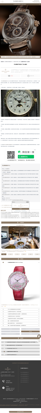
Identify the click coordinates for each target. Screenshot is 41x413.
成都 (37, 254)
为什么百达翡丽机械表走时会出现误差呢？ (14, 309)
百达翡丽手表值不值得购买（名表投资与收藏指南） (16, 318)
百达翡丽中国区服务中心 (24, 368)
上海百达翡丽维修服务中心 (24, 374)
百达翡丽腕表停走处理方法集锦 (25, 217)
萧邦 (10, 331)
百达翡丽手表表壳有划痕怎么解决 (8, 207)
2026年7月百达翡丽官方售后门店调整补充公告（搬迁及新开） (30, 213)
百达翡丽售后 (7, 168)
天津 (30, 254)
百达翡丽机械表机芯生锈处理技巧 (6, 213)
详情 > (26, 251)
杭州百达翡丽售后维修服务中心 (8, 144)
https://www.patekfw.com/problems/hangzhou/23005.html (14, 199)
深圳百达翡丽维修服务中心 (24, 380)
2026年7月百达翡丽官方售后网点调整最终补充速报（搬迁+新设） (11, 217)
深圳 (24, 254)
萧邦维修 (30, 331)
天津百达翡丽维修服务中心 (24, 376)
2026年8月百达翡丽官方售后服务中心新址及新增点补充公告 (29, 212)
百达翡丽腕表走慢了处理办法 (7, 205)
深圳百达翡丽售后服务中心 (6, 187)
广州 (17, 254)
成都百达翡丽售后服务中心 (6, 194)
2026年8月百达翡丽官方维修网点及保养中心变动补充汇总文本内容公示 (12, 212)
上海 (10, 254)
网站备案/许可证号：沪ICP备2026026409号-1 (20, 401)
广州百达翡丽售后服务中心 (6, 184)
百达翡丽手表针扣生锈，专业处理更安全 (14, 316)
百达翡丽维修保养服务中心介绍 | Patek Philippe (15, 262)
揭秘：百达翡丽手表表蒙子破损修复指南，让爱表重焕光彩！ (17, 325)
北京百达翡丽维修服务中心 (24, 372)
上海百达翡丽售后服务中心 (6, 177)
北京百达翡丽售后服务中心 (6, 170)
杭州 (19, 61)
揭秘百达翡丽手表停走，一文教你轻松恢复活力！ (15, 323)
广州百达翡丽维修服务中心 (24, 378)
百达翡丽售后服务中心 (18, 1)
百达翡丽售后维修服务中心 (8, 61)
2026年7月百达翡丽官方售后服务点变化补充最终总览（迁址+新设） (11, 216)
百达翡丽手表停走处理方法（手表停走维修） (15, 311)
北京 (4, 254)
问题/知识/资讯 (15, 61)
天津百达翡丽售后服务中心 (6, 191)
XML (20, 402)
